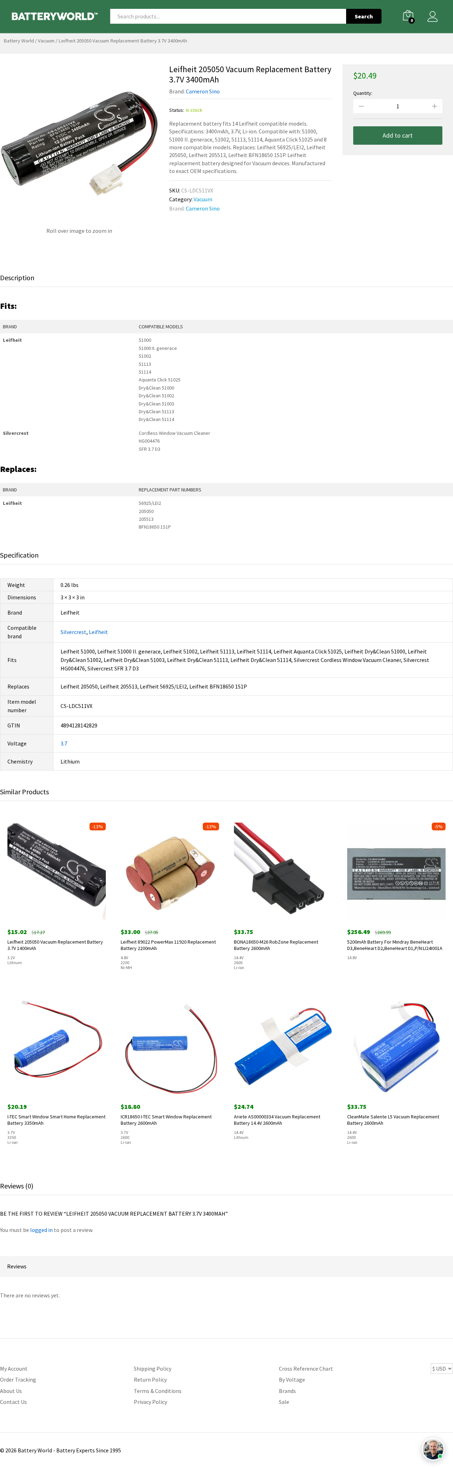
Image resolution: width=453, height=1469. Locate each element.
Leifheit (98, 631)
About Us (11, 1390)
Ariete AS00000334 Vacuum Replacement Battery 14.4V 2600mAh (277, 1119)
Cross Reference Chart (306, 1368)
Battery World (19, 41)
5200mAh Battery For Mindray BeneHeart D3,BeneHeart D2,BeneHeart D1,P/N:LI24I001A (394, 945)
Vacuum (46, 41)
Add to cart (398, 135)
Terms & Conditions (158, 1390)
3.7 (64, 743)
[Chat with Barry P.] (433, 1449)
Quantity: (362, 93)
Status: (176, 110)
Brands (287, 1390)
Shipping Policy (152, 1368)
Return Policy (150, 1379)
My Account (14, 1368)
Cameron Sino (203, 91)
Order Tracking (18, 1379)
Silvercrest (73, 631)
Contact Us (13, 1401)
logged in (41, 1229)
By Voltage (292, 1379)
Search (364, 16)
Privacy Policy (150, 1401)
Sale (284, 1401)
